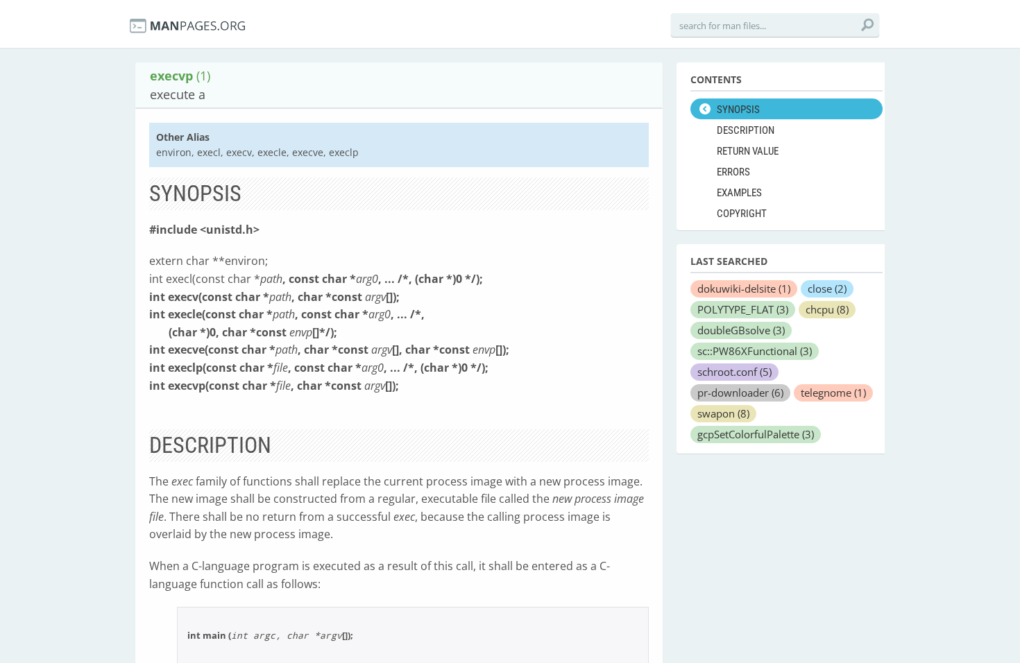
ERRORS (733, 172)
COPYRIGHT (742, 213)
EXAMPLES (739, 193)
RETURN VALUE (748, 151)
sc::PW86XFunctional (754, 351)
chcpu (827, 309)
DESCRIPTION (745, 130)
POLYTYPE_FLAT (742, 309)
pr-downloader (740, 392)
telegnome (833, 392)
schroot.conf (734, 372)
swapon (723, 413)
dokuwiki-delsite (743, 288)
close (827, 288)
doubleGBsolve (741, 330)
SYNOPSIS (738, 109)
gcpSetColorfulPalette (755, 434)
